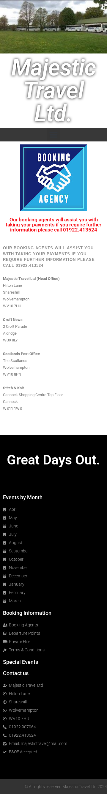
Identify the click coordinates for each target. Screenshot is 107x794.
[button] (53, 134)
